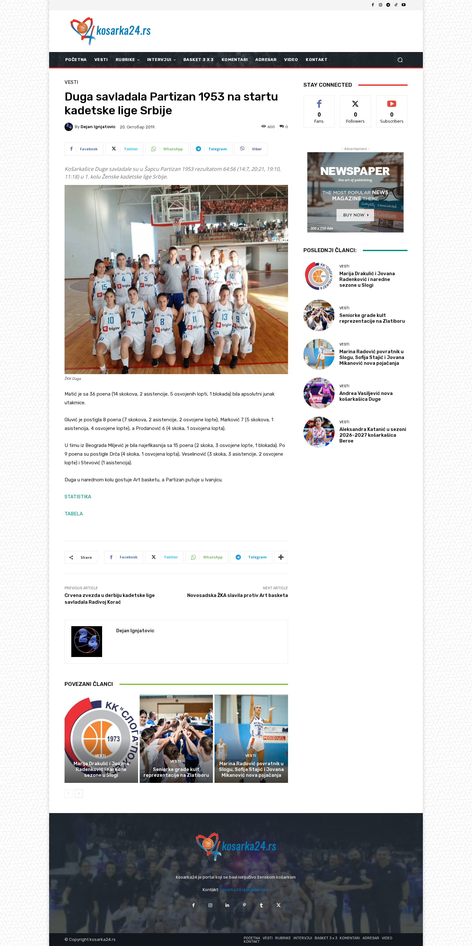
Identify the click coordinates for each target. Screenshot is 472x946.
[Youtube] (403, 5)
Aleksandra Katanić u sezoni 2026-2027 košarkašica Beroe (372, 435)
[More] (281, 557)
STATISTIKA (78, 497)
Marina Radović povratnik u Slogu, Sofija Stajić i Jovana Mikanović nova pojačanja (251, 769)
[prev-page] (69, 793)
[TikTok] (396, 5)
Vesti (71, 82)
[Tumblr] (261, 905)
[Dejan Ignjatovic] (70, 127)
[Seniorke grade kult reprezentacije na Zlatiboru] (176, 739)
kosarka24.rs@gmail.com (244, 889)
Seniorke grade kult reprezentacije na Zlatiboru (176, 772)
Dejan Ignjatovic (98, 127)
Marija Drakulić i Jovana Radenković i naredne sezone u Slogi (101, 769)
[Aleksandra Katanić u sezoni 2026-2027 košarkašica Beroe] (319, 432)
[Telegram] (388, 5)
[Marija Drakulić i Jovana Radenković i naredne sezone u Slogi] (101, 739)
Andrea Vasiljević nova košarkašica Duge (366, 396)
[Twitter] (278, 905)
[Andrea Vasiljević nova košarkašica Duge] (319, 393)
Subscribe (392, 100)
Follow (355, 100)
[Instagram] (380, 5)
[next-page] (79, 793)
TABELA (74, 514)
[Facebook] (373, 5)
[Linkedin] (227, 905)
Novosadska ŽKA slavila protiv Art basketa (237, 595)
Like (319, 100)
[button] (399, 59)
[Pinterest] (244, 905)
